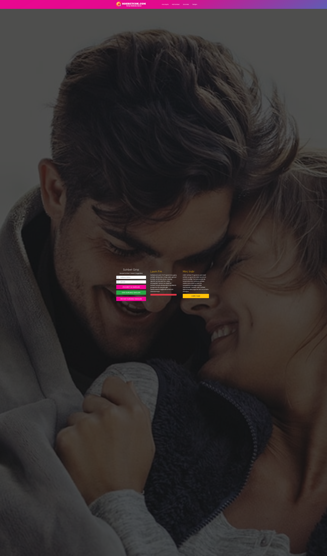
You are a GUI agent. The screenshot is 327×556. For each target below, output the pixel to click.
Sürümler (186, 4)
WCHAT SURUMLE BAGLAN (131, 299)
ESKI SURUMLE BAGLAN (131, 292)
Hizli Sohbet (176, 4)
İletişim (194, 4)
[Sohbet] (131, 4)
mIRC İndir (195, 296)
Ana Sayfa (165, 4)
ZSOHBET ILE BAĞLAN (131, 287)
